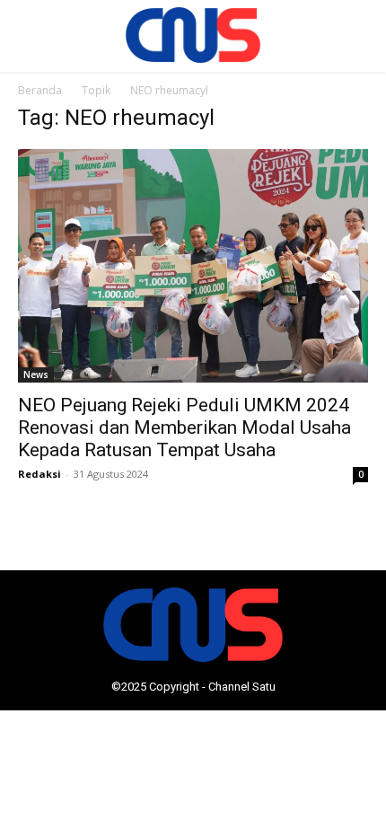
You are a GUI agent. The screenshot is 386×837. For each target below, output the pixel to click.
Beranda (40, 90)
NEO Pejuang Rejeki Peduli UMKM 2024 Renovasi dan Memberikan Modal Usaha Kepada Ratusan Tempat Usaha (184, 427)
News (35, 374)
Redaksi (39, 473)
